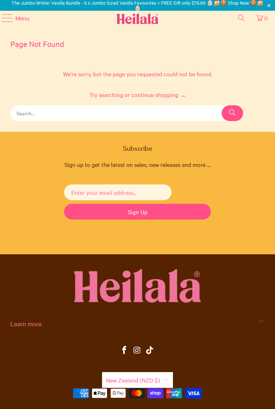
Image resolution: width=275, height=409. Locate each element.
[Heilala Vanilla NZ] (137, 18)
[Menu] (4, 18)
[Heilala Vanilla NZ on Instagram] (137, 350)
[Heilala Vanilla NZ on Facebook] (124, 350)
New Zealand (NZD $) (133, 380)
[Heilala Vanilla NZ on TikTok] (150, 350)
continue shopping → (158, 94)
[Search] (241, 18)
